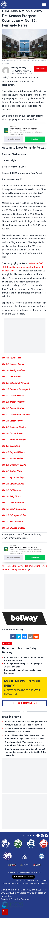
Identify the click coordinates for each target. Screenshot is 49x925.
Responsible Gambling (38, 884)
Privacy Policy (8, 884)
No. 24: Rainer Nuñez (12, 458)
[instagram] (42, 835)
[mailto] (30, 636)
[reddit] (36, 636)
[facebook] (13, 636)
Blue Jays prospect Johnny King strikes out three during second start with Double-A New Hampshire (25, 752)
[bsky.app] (24, 636)
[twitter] (18, 636)
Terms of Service (21, 884)
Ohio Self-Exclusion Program (15, 899)
